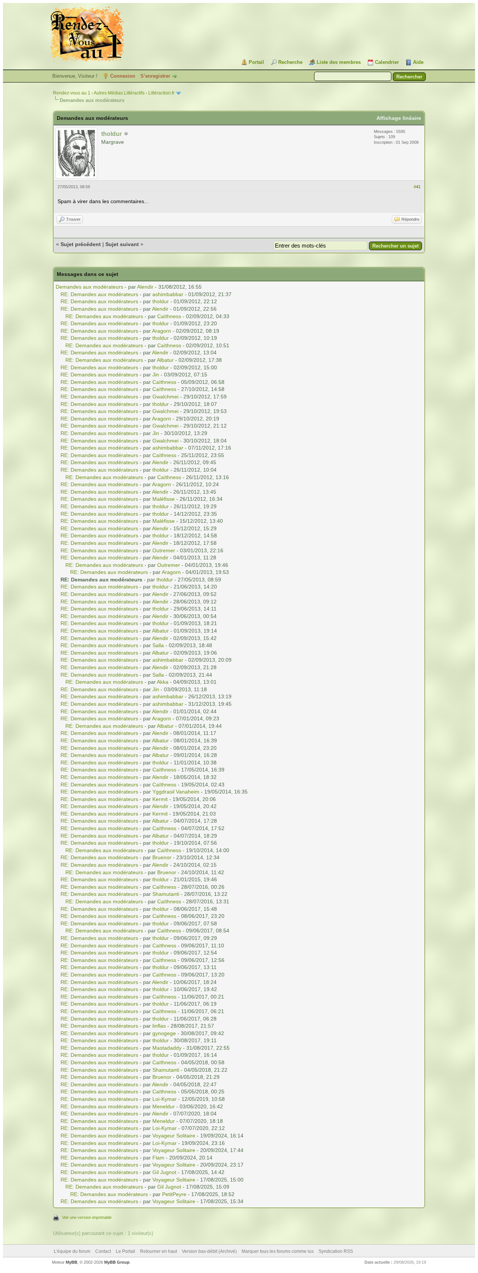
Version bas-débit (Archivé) (209, 1251)
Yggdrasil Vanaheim (175, 792)
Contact (103, 1251)
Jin (155, 375)
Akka (162, 682)
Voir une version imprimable (87, 1217)
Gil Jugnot (164, 1172)
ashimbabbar (167, 294)
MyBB (71, 1262)
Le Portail (125, 1251)
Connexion (122, 76)
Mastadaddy (166, 1048)
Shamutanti (165, 894)
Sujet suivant (122, 244)
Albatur (165, 360)
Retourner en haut (158, 1251)
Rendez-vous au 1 (71, 93)
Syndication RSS (336, 1251)
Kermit (160, 799)
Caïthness (169, 316)
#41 (417, 186)
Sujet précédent (80, 244)
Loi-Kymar (164, 1099)
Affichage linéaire (398, 118)
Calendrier (387, 62)
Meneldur (163, 1106)
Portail (256, 62)
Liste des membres (339, 62)
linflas (159, 1026)
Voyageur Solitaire (173, 1136)
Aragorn (161, 331)
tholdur (160, 301)
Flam (158, 1158)
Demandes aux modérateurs (89, 287)
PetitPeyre (174, 1194)
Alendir (145, 287)
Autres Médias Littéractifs (119, 93)
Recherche (290, 62)
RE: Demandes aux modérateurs (99, 294)
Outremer (163, 550)
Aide (418, 62)
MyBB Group (117, 1262)
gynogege (164, 1033)
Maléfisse (163, 499)
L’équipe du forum (72, 1251)
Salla (158, 645)
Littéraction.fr (161, 93)
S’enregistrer (155, 76)
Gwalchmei (165, 397)
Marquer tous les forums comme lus (278, 1251)
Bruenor (161, 857)
